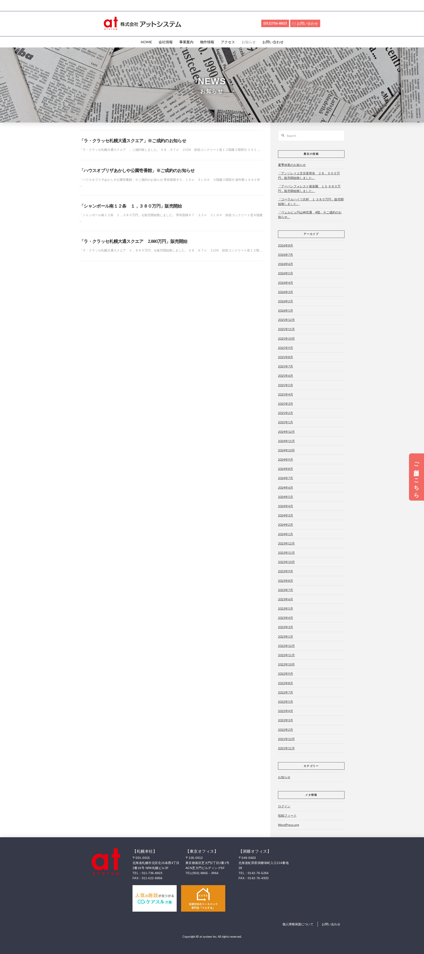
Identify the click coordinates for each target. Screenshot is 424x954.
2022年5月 (285, 701)
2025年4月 (285, 394)
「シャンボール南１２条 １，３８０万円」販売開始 (131, 205)
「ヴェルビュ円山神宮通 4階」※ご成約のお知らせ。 (310, 214)
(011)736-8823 (275, 23)
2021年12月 (286, 739)
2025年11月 (286, 329)
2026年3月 (285, 292)
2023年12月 (286, 543)
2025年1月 (285, 422)
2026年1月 (285, 310)
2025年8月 (285, 357)
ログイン (284, 806)
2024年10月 (286, 450)
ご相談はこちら (417, 477)
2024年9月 (285, 459)
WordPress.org (288, 825)
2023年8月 (285, 581)
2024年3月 (285, 515)
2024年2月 (285, 524)
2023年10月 (286, 562)
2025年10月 (286, 338)
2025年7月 (285, 366)
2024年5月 (285, 497)
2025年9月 (285, 348)
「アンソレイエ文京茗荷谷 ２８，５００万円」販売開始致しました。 (309, 175)
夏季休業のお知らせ (292, 165)
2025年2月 (285, 413)
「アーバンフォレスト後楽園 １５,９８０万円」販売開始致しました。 (309, 188)
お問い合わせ (307, 23)
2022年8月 (285, 683)
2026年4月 (285, 283)
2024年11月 (286, 441)
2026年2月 (285, 301)
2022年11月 (286, 655)
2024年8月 (285, 469)
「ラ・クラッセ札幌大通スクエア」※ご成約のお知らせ (133, 140)
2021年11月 (286, 748)
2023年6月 (285, 599)
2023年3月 (285, 627)
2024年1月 (285, 534)
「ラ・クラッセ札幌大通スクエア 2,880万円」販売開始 (133, 241)
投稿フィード (287, 815)
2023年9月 (285, 571)
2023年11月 (286, 552)
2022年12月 (286, 646)
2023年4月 (285, 618)
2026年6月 (285, 264)
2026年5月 (285, 273)
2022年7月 (285, 692)
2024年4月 (285, 506)
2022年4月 (285, 711)
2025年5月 (285, 385)
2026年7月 (285, 254)
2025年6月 (285, 375)
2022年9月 (285, 673)
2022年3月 (285, 720)
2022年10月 (286, 664)
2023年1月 (285, 636)
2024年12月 (286, 432)
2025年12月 (286, 320)
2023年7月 (285, 590)
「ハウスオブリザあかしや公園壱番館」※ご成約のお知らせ (137, 170)
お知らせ (284, 777)
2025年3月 (285, 403)
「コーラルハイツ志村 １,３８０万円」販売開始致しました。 (311, 201)
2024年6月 (285, 487)
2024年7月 (285, 478)
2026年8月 (285, 245)
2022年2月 (285, 730)
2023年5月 (285, 608)
